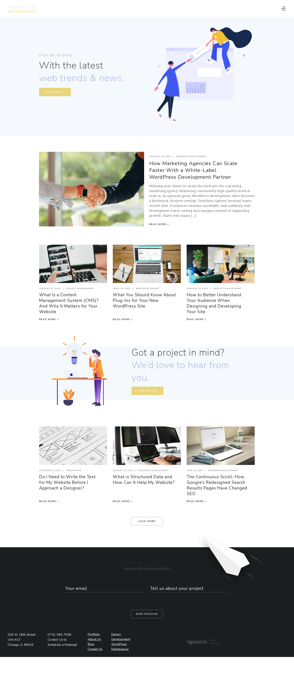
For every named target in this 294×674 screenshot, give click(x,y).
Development (115, 639)
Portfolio (91, 634)
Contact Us (147, 391)
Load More (147, 521)
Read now (55, 92)
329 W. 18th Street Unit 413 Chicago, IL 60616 (22, 640)
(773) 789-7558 (59, 635)
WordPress (115, 644)
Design (115, 634)
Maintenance (115, 649)
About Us (91, 639)
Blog (91, 644)
